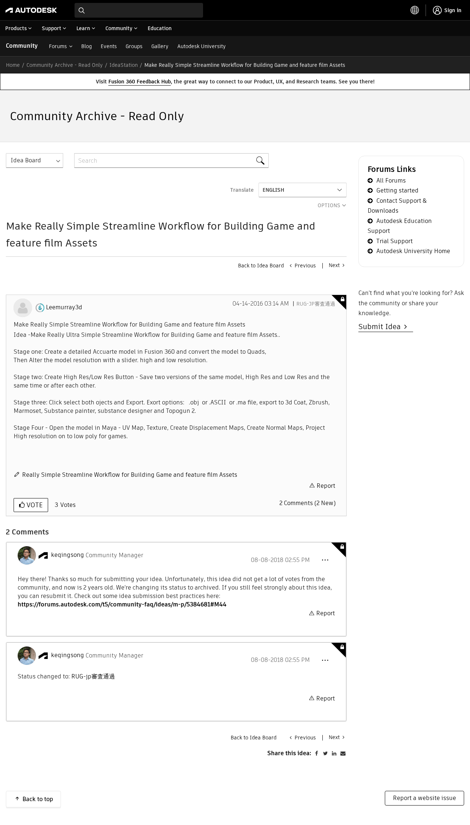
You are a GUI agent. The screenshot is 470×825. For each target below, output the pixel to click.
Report (326, 486)
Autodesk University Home (413, 251)
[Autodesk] (31, 10)
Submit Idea (381, 326)
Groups (134, 46)
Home (13, 65)
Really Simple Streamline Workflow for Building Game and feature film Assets (129, 475)
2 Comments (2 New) (307, 503)
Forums (58, 46)
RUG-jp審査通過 (315, 303)
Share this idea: (289, 753)
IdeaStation (123, 65)
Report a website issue (424, 798)
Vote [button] (34, 504)
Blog (86, 46)
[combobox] (139, 10)
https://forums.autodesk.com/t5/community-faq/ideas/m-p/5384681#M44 (122, 604)
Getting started (397, 190)
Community (22, 46)
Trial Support (394, 241)
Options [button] (329, 205)
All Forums (391, 180)
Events (109, 46)
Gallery (160, 46)
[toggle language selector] (415, 10)
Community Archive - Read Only (64, 65)
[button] (325, 560)
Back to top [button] (37, 799)
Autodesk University (201, 46)
